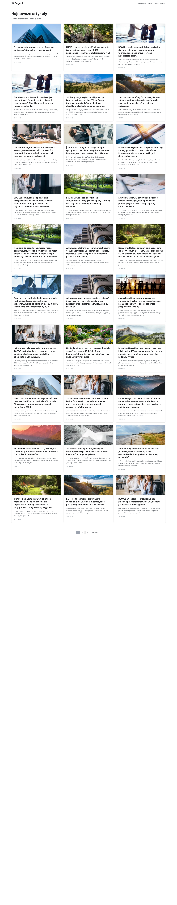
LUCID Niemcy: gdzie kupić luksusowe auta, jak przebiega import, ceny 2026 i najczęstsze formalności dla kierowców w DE (88, 50)
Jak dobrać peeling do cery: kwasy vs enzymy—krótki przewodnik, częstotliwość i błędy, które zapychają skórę (88, 451)
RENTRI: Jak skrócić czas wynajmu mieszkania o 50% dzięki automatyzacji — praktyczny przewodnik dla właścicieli (86, 502)
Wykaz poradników (144, 3)
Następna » (95, 532)
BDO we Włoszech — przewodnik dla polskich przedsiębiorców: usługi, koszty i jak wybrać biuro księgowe (139, 502)
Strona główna (160, 3)
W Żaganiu (17, 3)
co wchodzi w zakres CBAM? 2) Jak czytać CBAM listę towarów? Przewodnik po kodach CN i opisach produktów (36, 451)
